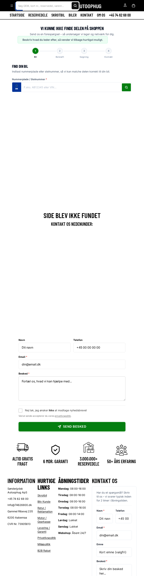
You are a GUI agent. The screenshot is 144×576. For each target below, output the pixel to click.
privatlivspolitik (63, 415)
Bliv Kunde (44, 501)
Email (23, 356)
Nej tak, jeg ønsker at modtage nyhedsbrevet (56, 410)
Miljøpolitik (44, 544)
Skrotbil (42, 495)
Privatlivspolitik (47, 537)
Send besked (74, 426)
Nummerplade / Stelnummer (29, 79)
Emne (100, 544)
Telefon (77, 339)
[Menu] (12, 5)
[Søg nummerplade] (126, 87)
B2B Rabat (44, 550)
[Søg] (75, 5)
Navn (22, 339)
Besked (24, 373)
